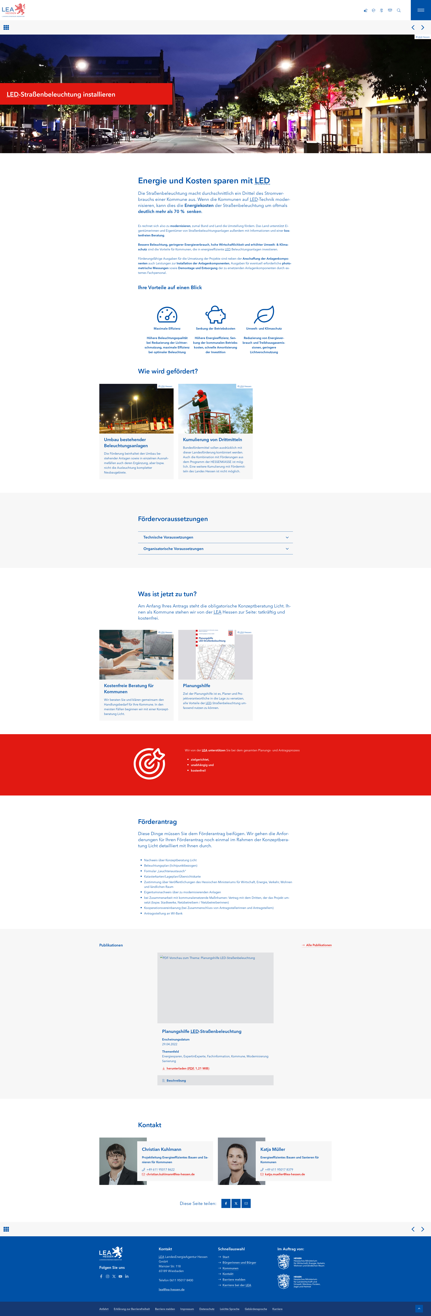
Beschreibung (176, 1080)
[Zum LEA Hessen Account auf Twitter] (114, 1276)
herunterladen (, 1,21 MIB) (188, 1068)
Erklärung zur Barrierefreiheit (132, 1309)
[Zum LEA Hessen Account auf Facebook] (101, 1276)
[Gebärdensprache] (381, 10)
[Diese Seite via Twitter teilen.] (236, 1203)
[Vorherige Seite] (413, 27)
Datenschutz (206, 1309)
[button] (215, 537)
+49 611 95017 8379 (279, 1169)
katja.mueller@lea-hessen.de (285, 1174)
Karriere (277, 1309)
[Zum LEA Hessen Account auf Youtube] (120, 1276)
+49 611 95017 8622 (160, 1169)
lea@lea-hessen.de (172, 1289)
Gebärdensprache (256, 1309)
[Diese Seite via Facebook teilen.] (226, 1203)
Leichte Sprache (229, 1309)
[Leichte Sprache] (373, 10)
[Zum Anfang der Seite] (419, 1308)
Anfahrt (103, 1309)
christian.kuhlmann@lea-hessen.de (170, 1174)
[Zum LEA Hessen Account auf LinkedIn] (127, 1276)
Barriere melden (165, 1309)
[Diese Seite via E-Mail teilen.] (246, 1203)
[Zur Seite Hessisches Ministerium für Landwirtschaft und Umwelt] (304, 1281)
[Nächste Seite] (423, 27)
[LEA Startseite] (24, 10)
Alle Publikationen (319, 945)
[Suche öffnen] (399, 10)
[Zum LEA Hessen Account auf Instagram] (107, 1276)
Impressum (187, 1309)
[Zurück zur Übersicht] (6, 27)
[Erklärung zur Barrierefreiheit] (366, 10)
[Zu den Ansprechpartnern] (390, 10)
